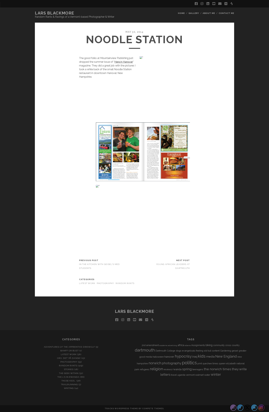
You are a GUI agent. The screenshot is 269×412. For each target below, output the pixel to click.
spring (187, 369)
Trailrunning (69, 384)
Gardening (225, 350)
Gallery (194, 13)
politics (189, 362)
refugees (144, 369)
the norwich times (217, 369)
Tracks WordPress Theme (121, 408)
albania (188, 345)
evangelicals (188, 350)
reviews (168, 369)
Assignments (198, 345)
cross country (232, 345)
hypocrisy (183, 356)
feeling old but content (207, 350)
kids (201, 356)
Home (181, 13)
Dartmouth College (165, 350)
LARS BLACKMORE (54, 13)
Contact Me (226, 13)
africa (181, 345)
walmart (199, 374)
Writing (69, 388)
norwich (155, 363)
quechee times (210, 363)
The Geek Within (68, 373)
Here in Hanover (123, 61)
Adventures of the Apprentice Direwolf (69, 347)
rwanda (177, 369)
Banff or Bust (69, 350)
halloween (158, 356)
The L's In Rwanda (68, 377)
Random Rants (125, 283)
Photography (105, 283)
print (199, 363)
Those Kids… (68, 381)
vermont (190, 374)
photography (171, 363)
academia (163, 345)
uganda (181, 374)
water (207, 374)
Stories (68, 369)
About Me (209, 13)
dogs (178, 350)
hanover (169, 356)
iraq (194, 356)
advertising (172, 345)
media (210, 356)
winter (216, 374)
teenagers (197, 369)
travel (174, 374)
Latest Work (87, 283)
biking (209, 345)
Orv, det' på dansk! (69, 358)
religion (156, 369)
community (219, 345)
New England (226, 356)
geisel (235, 350)
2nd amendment (150, 345)
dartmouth (145, 350)
